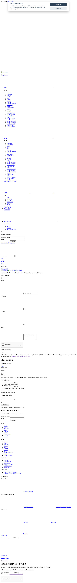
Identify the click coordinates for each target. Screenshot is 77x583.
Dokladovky (10, 94)
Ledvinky (9, 101)
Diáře (8, 117)
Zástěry (8, 175)
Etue (8, 148)
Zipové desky (10, 105)
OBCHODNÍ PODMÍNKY (10, 472)
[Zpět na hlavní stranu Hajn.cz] (4, 72)
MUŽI (2, 261)
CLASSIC (9, 199)
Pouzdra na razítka (11, 124)
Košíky (8, 109)
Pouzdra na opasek (11, 121)
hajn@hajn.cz (10, 1)
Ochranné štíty (10, 125)
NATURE (9, 200)
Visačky (8, 111)
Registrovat (12, 243)
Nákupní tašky (10, 107)
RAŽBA (9, 228)
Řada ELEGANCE (8, 464)
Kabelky (9, 95)
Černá (2, 366)
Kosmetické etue (11, 113)
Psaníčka (9, 96)
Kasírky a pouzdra (11, 126)
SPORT (8, 204)
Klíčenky (9, 110)
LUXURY (9, 203)
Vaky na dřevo (10, 178)
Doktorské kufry (10, 155)
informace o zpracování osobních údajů (21, 356)
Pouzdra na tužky (11, 114)
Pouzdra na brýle (11, 118)
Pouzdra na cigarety (11, 122)
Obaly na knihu (10, 115)
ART (8, 198)
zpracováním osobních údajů (16, 574)
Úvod (2, 258)
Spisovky (9, 106)
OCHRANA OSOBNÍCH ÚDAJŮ (12, 473)
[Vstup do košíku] (38, 65)
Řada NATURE (7, 463)
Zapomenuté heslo (5, 243)
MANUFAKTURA (11, 229)
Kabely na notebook (11, 103)
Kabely (8, 146)
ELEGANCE (10, 202)
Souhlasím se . (12, 574)
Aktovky (9, 102)
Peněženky (9, 92)
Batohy (8, 98)
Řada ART (6, 460)
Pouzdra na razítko (11, 169)
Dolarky (9, 179)
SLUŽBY (9, 226)
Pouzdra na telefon (11, 119)
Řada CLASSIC (7, 462)
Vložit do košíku (4, 404)
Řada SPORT (7, 467)
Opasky (8, 99)
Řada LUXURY (8, 466)
